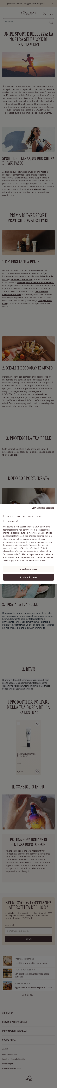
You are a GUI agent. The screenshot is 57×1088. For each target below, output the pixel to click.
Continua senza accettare (43, 508)
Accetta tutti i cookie (28, 577)
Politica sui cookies (37, 560)
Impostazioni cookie (28, 569)
